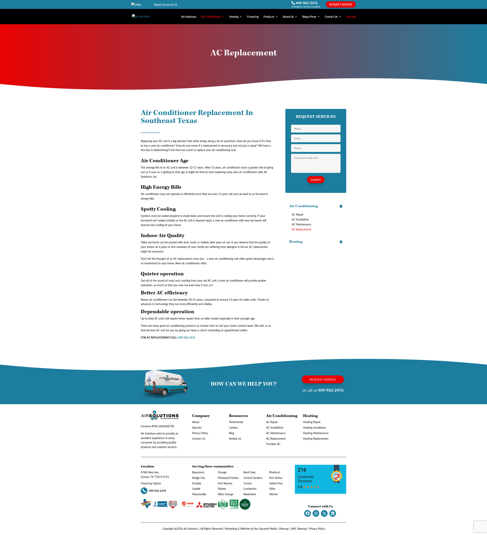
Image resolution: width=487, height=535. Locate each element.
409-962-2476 (306, 2)
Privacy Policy (200, 433)
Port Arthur (275, 478)
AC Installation (300, 219)
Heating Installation (314, 427)
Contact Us (331, 16)
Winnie (273, 494)
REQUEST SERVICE (340, 4)
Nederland (250, 494)
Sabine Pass (276, 483)
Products (268, 16)
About (195, 422)
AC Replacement (301, 229)
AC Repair (297, 214)
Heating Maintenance (315, 433)
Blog (231, 433)
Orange (222, 472)
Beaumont (198, 472)
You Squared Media (265, 528)
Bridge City (198, 478)
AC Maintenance (301, 224)
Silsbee (222, 488)
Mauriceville (199, 494)
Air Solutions (188, 16)
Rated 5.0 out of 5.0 (165, 4)
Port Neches (225, 483)
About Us (288, 16)
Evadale (196, 483)
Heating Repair (312, 422)
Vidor (272, 488)
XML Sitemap (299, 528)
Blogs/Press (309, 16)
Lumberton (250, 488)
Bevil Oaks (250, 472)
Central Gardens (253, 478)
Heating (234, 16)
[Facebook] (307, 513)
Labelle (196, 488)
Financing (253, 16)
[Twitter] (324, 513)
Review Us (235, 438)
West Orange (225, 494)
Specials (351, 16)
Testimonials (236, 422)
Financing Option (151, 483)
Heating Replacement (315, 438)
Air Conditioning (211, 16)
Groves (248, 483)
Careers (233, 427)
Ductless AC (273, 444)
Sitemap (284, 528)
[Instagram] (316, 513)
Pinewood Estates (228, 478)
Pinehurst (274, 472)
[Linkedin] (332, 513)
